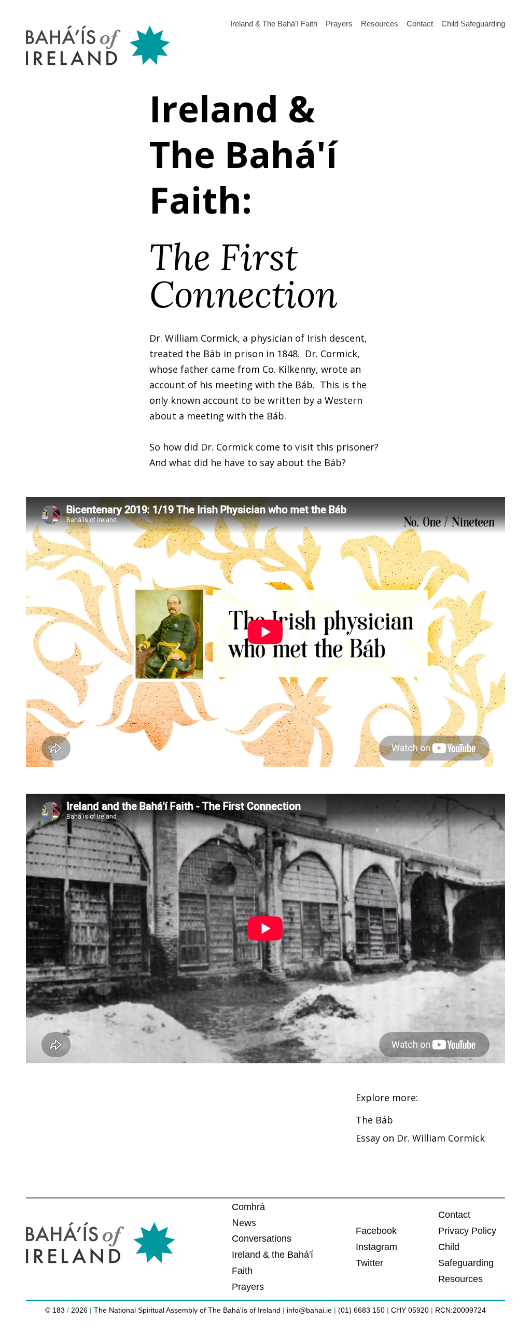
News (244, 1222)
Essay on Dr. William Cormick (420, 1138)
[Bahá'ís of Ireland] (98, 46)
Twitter (369, 1263)
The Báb (374, 1120)
